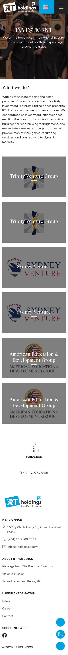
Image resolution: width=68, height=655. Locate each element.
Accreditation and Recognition (22, 581)
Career (7, 608)
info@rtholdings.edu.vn (23, 547)
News (6, 601)
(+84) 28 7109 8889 (22, 539)
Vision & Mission (13, 574)
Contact (7, 616)
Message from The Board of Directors (27, 566)
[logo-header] (19, 7)
